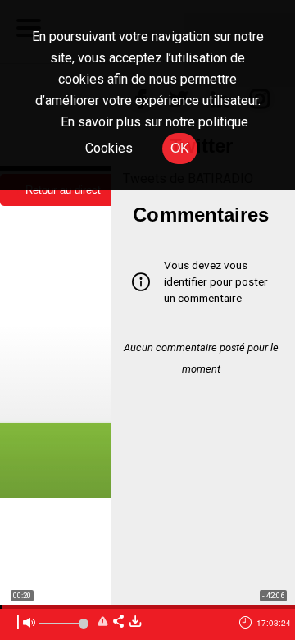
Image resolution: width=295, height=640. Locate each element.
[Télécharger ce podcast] (135, 622)
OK (179, 148)
